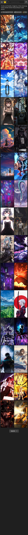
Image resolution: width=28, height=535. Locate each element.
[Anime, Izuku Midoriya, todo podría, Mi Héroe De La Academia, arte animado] (20, 166)
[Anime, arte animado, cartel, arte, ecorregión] (7, 303)
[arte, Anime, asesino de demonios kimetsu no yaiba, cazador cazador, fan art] (20, 414)
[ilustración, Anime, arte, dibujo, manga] (20, 359)
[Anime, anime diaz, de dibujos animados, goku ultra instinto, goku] (20, 56)
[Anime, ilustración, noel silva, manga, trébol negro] (7, 221)
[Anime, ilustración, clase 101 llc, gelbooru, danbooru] (20, 83)
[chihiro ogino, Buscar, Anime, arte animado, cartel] (20, 193)
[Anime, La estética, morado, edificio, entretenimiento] (7, 193)
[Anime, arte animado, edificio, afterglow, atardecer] (7, 138)
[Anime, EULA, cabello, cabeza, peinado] (7, 248)
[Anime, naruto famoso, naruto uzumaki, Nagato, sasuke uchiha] (20, 386)
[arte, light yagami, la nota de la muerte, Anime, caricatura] (20, 221)
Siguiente (13, 431)
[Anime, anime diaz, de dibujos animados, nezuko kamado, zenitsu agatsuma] (20, 28)
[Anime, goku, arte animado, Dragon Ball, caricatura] (7, 331)
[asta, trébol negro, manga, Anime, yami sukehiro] (7, 414)
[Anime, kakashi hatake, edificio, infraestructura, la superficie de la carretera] (20, 111)
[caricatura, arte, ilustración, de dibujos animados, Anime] (7, 28)
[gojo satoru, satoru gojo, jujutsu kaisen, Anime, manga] (20, 248)
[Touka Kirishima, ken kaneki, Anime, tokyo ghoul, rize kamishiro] (7, 83)
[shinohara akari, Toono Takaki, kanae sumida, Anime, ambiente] (7, 166)
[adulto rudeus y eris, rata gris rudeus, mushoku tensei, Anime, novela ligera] (7, 386)
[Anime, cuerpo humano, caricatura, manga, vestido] (7, 111)
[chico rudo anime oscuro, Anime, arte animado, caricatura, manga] (20, 138)
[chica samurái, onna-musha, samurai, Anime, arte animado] (20, 303)
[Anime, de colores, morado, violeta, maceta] (7, 276)
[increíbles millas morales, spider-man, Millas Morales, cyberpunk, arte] (20, 331)
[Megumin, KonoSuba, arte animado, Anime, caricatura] (20, 276)
